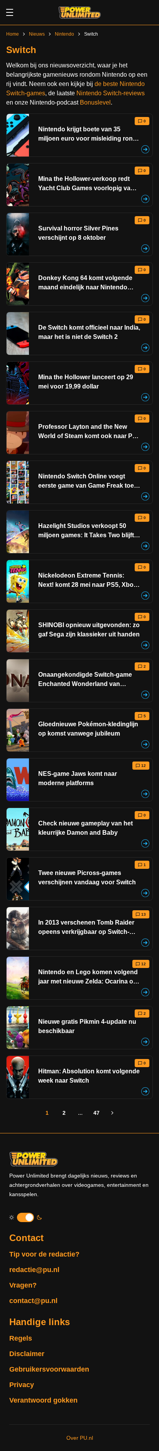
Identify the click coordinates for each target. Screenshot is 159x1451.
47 (96, 1113)
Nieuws (37, 34)
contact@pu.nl (33, 1301)
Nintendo (64, 34)
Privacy (21, 1385)
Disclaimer (26, 1354)
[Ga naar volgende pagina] (113, 1113)
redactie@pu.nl (34, 1270)
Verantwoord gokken (43, 1400)
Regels (20, 1338)
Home (12, 34)
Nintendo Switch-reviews (110, 93)
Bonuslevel (95, 102)
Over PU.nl (79, 1438)
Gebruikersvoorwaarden (49, 1369)
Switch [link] (91, 34)
